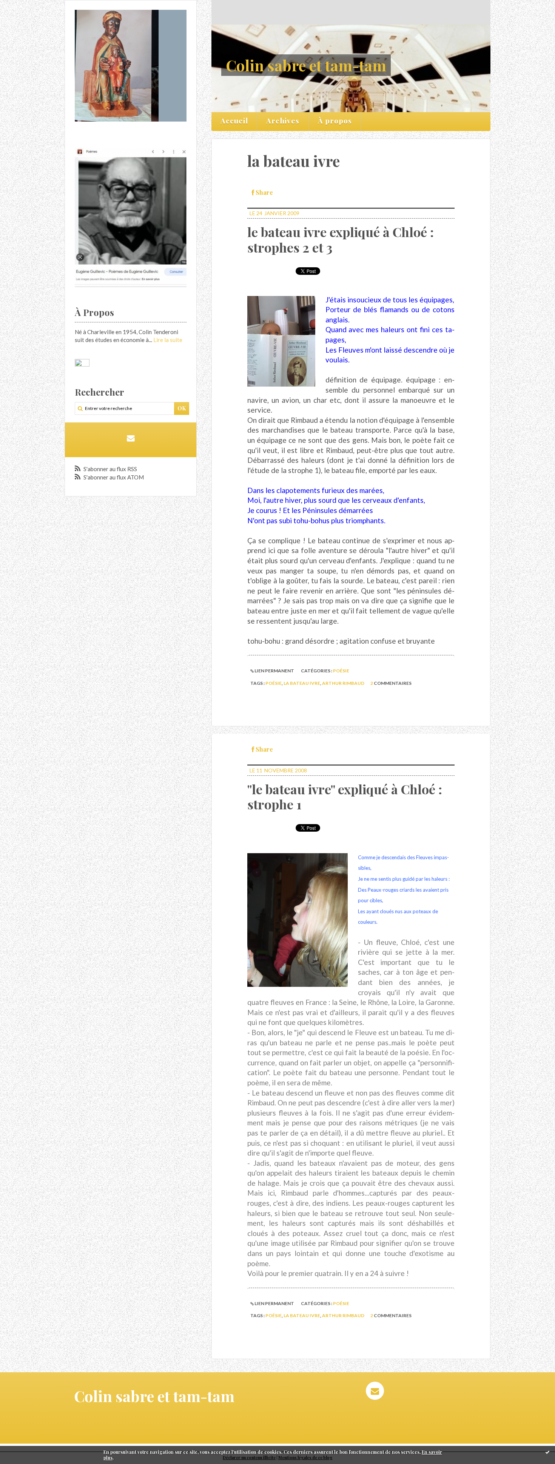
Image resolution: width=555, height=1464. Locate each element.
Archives (282, 120)
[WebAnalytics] (82, 363)
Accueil (234, 120)
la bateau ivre (302, 683)
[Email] (130, 438)
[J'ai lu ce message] (547, 1452)
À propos (335, 120)
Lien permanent (274, 670)
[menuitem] (234, 121)
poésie (341, 670)
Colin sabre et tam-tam (306, 65)
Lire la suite (167, 339)
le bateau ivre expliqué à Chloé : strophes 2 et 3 (340, 239)
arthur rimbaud (343, 683)
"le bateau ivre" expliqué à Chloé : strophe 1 (344, 796)
